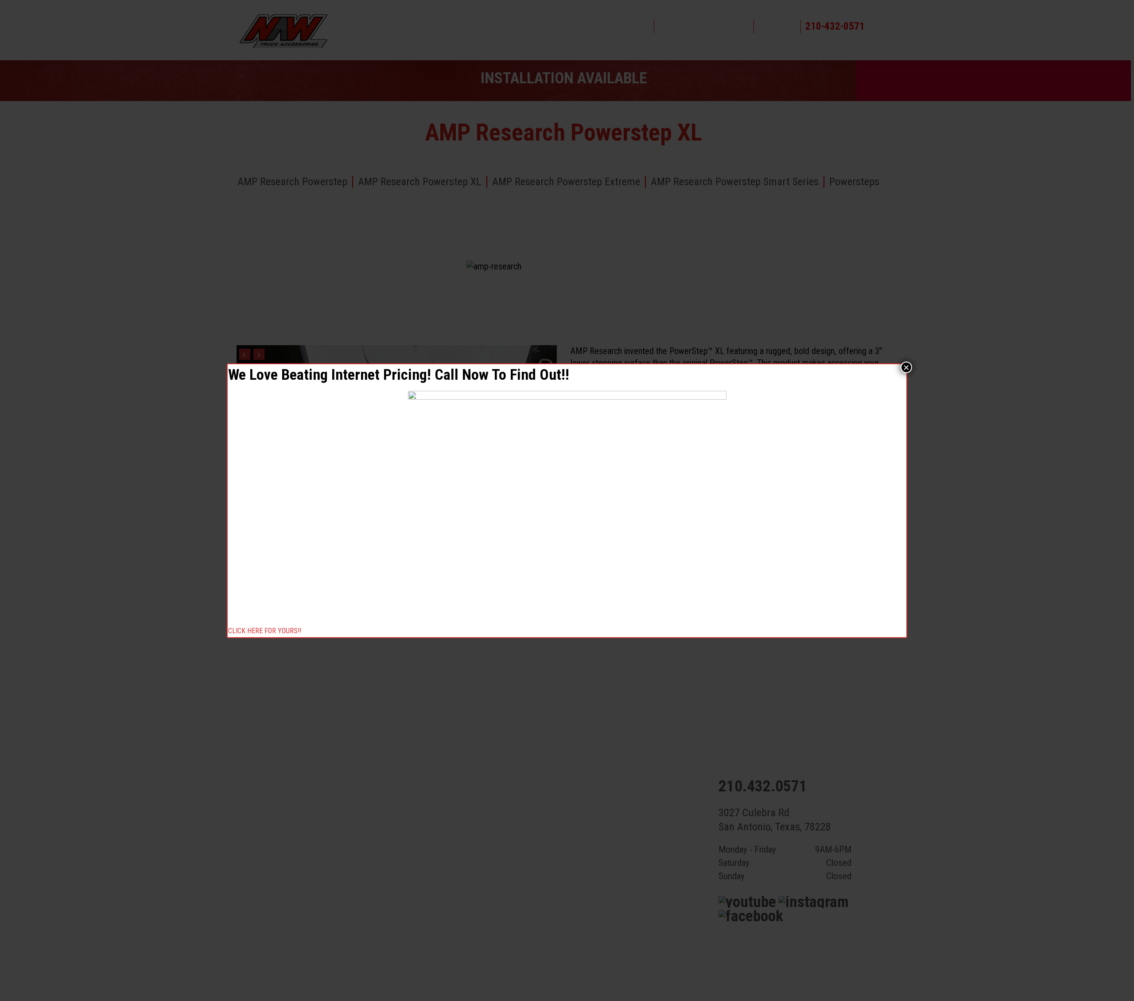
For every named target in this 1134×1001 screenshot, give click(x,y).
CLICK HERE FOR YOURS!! (264, 631)
